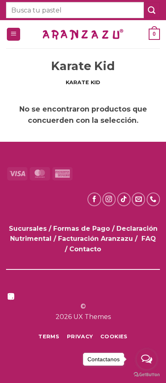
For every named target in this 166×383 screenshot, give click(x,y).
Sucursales (29, 228)
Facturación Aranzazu (95, 238)
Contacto (85, 249)
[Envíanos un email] (138, 199)
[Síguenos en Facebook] (94, 199)
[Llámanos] (153, 199)
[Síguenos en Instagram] (109, 199)
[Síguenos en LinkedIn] (11, 297)
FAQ (148, 238)
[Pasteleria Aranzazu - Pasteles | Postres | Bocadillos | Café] (83, 34)
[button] (13, 34)
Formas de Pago (81, 228)
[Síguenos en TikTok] (124, 199)
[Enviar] (152, 10)
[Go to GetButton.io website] (147, 374)
